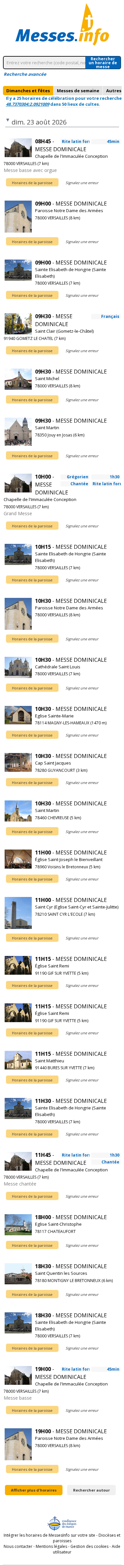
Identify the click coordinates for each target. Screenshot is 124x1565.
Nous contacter (18, 1546)
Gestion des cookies (89, 1546)
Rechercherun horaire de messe (103, 62)
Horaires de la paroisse (32, 182)
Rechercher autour (91, 1490)
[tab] (28, 90)
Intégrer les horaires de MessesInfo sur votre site (49, 1535)
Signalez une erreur (81, 182)
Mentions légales (51, 1546)
